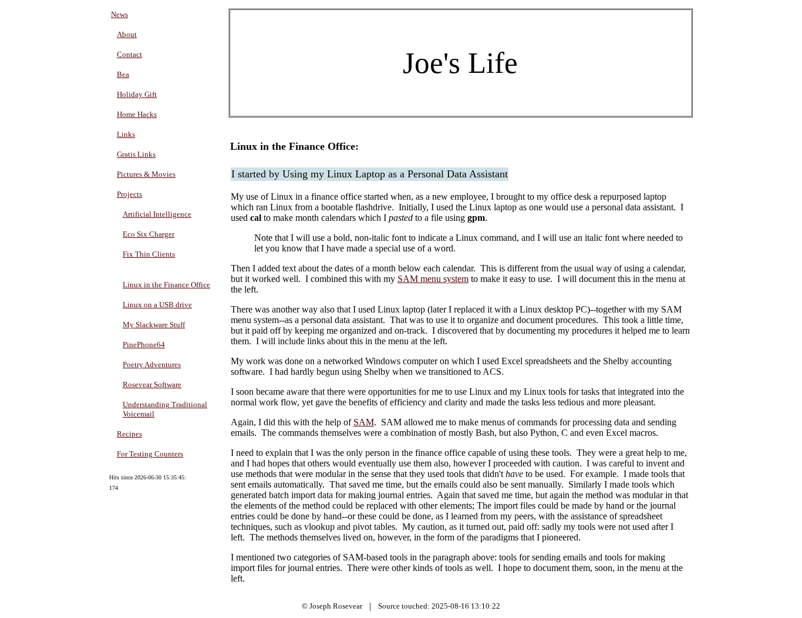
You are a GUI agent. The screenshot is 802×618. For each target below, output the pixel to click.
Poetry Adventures (152, 364)
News (119, 14)
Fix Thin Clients (149, 254)
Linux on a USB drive (157, 304)
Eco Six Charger (148, 234)
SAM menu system (433, 279)
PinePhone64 (144, 344)
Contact (129, 54)
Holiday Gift (137, 94)
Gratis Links (136, 154)
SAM (363, 422)
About (127, 34)
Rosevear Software (152, 384)
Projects (129, 194)
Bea (123, 74)
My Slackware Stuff (154, 324)
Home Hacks (137, 114)
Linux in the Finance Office (166, 284)
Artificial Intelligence (157, 214)
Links (126, 134)
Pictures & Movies (146, 174)
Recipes (129, 433)
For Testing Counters (150, 453)
